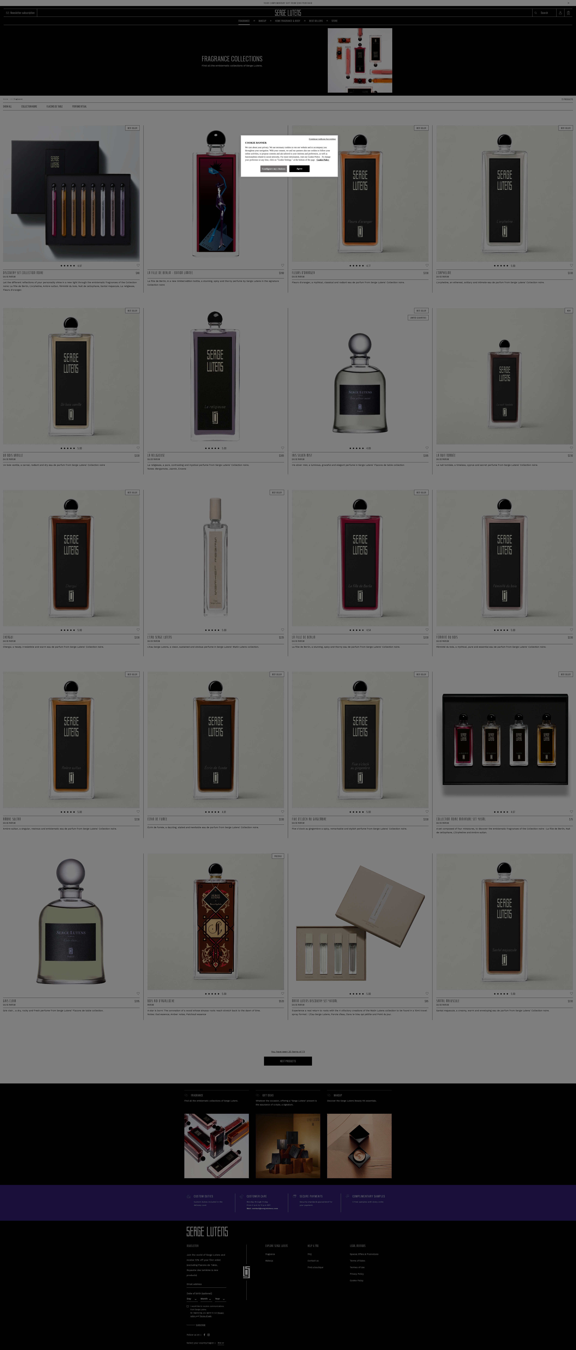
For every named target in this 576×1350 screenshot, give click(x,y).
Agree (299, 169)
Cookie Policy (323, 160)
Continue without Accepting (322, 139)
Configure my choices (273, 169)
